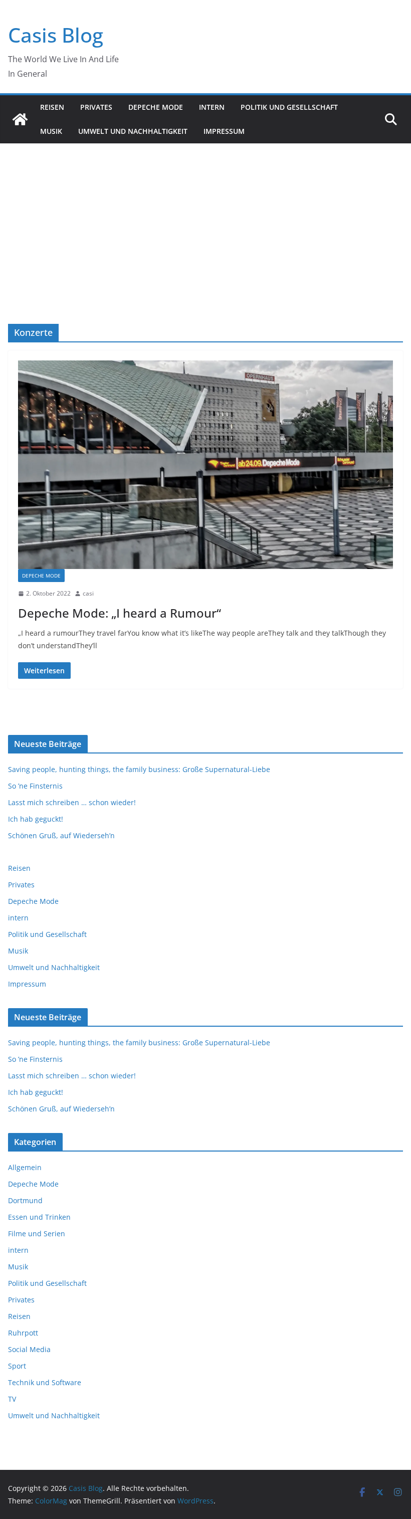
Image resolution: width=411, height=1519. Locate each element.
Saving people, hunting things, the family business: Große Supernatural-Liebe (139, 769)
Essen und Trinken (39, 1217)
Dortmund (25, 1200)
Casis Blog (55, 35)
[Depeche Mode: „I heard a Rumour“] (205, 464)
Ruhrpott (23, 1333)
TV (12, 1399)
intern (212, 107)
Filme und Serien (36, 1233)
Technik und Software (44, 1382)
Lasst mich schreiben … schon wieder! (72, 802)
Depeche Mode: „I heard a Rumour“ (119, 613)
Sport (17, 1366)
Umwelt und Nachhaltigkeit (132, 131)
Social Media (29, 1349)
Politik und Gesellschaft (289, 107)
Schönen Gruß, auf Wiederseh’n (61, 835)
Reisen (52, 107)
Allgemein (25, 1167)
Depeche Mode (155, 107)
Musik (51, 131)
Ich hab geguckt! (35, 819)
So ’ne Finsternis (35, 786)
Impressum (224, 131)
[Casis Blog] (20, 119)
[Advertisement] (205, 218)
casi (88, 593)
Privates (96, 107)
